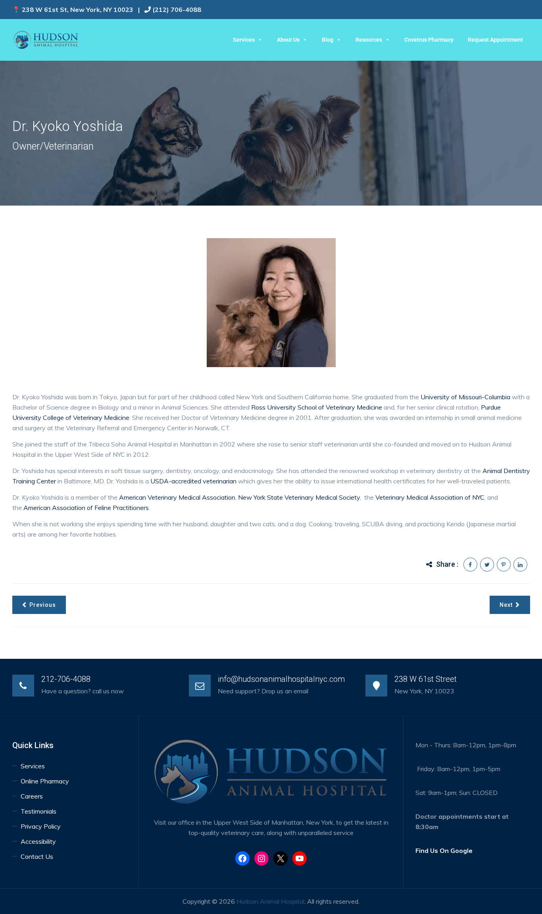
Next (506, 605)
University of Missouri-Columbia (465, 397)
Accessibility (39, 841)
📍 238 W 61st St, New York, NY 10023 (72, 9)
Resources (369, 40)
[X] (280, 858)
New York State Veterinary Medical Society (299, 497)
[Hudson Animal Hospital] (46, 40)
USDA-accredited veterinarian (193, 481)
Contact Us (37, 856)
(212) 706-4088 (176, 9)
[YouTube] (299, 858)
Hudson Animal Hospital (270, 901)
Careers (32, 796)
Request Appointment (495, 40)
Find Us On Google (444, 850)
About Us (288, 40)
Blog (327, 40)
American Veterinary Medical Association (177, 497)
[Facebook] (242, 858)
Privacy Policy (41, 826)
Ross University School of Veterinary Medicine (316, 407)
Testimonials (38, 811)
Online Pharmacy (45, 781)
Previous (42, 605)
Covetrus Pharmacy (429, 40)
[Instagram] (261, 858)
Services (244, 40)
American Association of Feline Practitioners (86, 508)
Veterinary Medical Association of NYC (429, 497)
